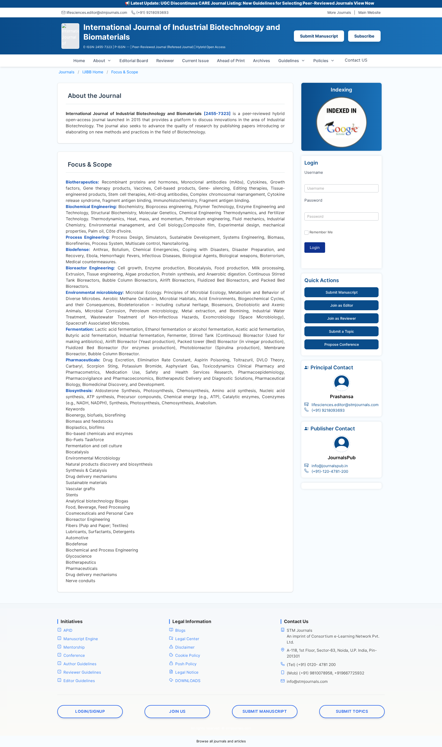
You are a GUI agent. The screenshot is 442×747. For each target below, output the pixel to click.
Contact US (356, 60)
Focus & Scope (124, 72)
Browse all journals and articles (221, 741)
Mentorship (74, 647)
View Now (346, 3)
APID (67, 630)
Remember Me (321, 232)
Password (313, 200)
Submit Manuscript (319, 36)
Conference (74, 655)
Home (79, 60)
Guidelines (288, 60)
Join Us (177, 711)
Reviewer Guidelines (82, 672)
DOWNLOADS (188, 680)
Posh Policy (185, 663)
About (99, 60)
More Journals (339, 12)
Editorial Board (133, 60)
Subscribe (364, 36)
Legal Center (187, 638)
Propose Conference (341, 344)
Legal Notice (186, 672)
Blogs (180, 630)
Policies (320, 60)
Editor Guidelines (79, 680)
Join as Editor (341, 305)
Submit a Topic (341, 331)
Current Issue (195, 60)
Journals (66, 72)
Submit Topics (352, 711)
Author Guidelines (79, 663)
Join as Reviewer (341, 318)
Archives (261, 60)
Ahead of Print (231, 60)
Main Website (369, 12)
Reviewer (165, 60)
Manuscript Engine (80, 638)
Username (313, 172)
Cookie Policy (187, 655)
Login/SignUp (90, 711)
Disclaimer (185, 647)
